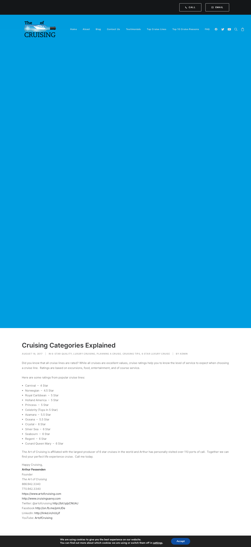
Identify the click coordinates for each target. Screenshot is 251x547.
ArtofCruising (43, 518)
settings (157, 543)
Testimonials (133, 29)
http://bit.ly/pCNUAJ (65, 503)
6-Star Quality (62, 353)
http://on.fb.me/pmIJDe (50, 508)
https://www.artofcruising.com (41, 493)
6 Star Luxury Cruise (156, 353)
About (86, 29)
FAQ (207, 29)
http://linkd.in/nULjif (47, 513)
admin (184, 353)
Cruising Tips (131, 353)
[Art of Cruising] (40, 29)
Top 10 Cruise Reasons (185, 29)
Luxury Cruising (84, 353)
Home (73, 29)
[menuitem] (191, 7)
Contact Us (113, 29)
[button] (216, 29)
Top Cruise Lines (156, 29)
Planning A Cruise (109, 353)
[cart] (242, 29)
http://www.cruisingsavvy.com (41, 498)
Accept (181, 541)
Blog (98, 29)
